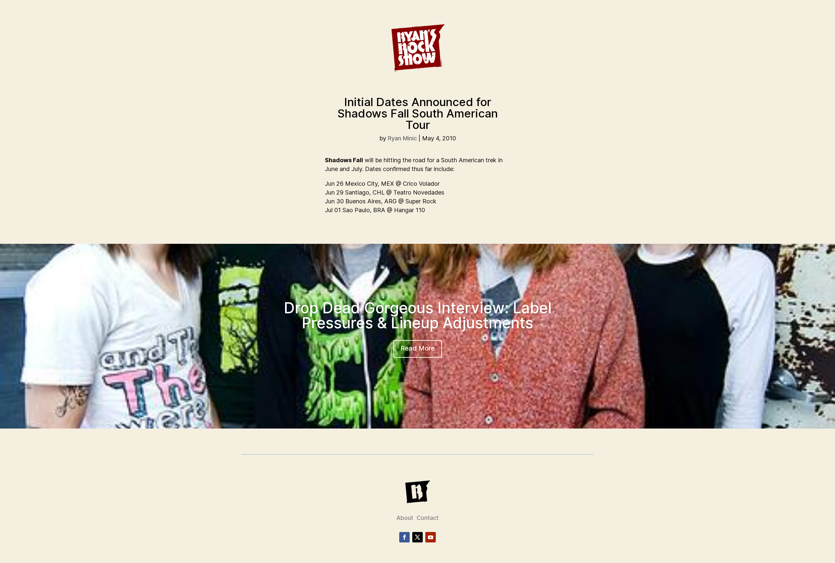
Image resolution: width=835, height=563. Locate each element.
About (404, 517)
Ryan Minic (402, 138)
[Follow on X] (417, 537)
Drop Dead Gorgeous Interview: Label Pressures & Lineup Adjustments (418, 315)
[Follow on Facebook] (404, 537)
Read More (418, 348)
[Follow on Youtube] (430, 537)
